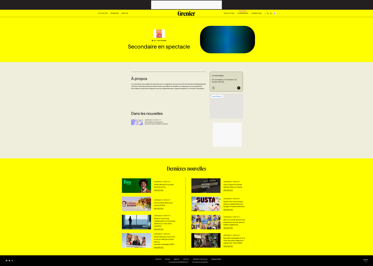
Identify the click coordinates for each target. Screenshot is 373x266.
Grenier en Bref (216, 259)
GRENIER (365, 259)
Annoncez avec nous (200, 259)
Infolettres (229, 13)
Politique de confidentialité (178, 262)
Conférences (242, 13)
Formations (256, 13)
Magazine (115, 13)
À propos (158, 259)
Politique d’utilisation (200, 262)
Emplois (125, 13)
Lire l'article (158, 190)
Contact (186, 259)
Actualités (103, 13)
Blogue (167, 259)
